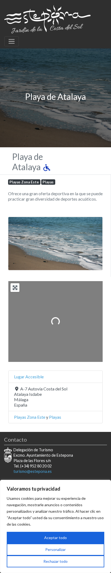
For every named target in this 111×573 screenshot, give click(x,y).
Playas (48, 182)
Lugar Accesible (29, 376)
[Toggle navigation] (11, 41)
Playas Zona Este (24, 182)
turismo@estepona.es (32, 471)
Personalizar (55, 549)
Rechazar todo (55, 561)
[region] (55, 526)
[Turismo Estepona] (47, 18)
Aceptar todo (55, 537)
